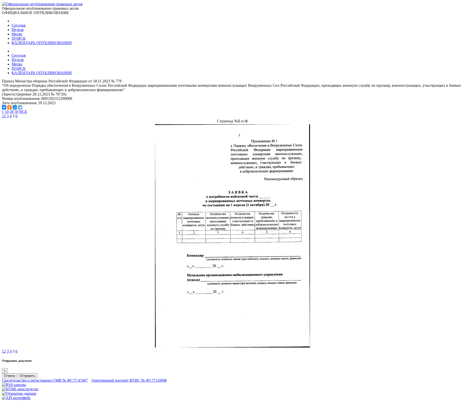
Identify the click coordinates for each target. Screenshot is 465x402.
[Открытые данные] (19, 393)
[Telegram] (20, 107)
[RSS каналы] (14, 385)
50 (16, 112)
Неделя (17, 30)
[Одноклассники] (9, 107)
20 (12, 112)
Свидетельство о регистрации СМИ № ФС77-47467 (45, 380)
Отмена (9, 376)
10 (7, 112)
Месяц (17, 34)
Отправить (27, 376)
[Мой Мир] (15, 107)
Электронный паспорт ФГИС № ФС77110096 (129, 380)
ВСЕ (23, 112)
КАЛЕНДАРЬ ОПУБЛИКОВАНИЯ (42, 43)
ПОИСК (19, 38)
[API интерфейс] (16, 398)
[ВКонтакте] (4, 107)
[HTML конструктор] (20, 389)
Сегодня (18, 25)
